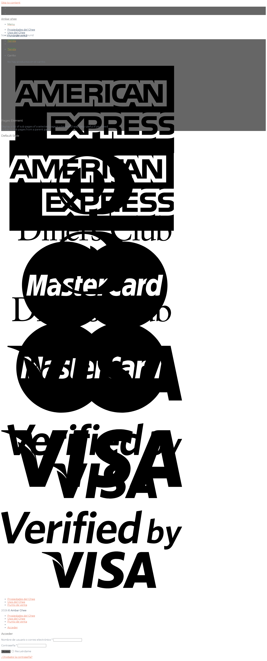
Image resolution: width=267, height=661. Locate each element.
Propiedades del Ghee (21, 29)
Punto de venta (17, 605)
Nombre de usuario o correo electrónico (27, 639)
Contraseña (9, 645)
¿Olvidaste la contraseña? (16, 657)
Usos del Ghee (16, 32)
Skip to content (10, 2)
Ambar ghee (9, 18)
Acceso (5, 651)
